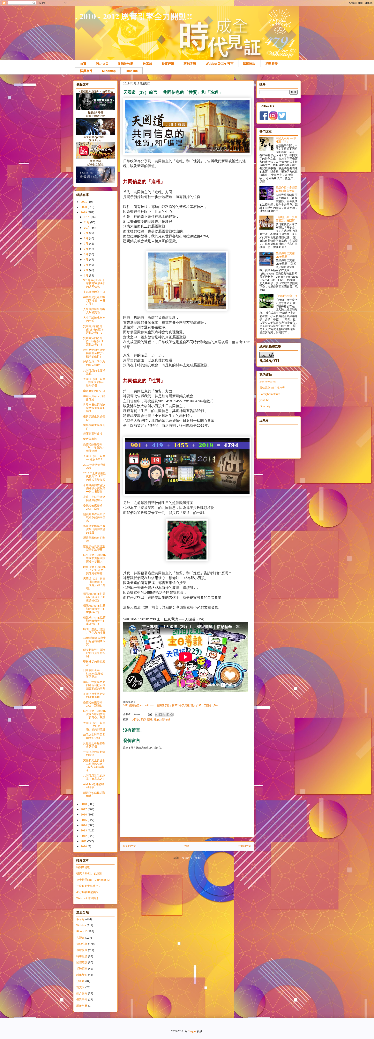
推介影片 (81, 993)
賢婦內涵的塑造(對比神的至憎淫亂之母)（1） (94, 341)
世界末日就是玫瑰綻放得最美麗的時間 (94, 408)
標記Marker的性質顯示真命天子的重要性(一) (94, 621)
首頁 (83, 63)
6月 (86, 248)
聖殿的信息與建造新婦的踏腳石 (94, 548)
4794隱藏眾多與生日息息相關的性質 (94, 641)
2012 (84, 835)
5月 (86, 254)
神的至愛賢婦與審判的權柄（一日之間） (94, 300)
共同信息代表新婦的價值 (94, 753)
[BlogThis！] (160, 714)
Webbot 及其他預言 (220, 63)
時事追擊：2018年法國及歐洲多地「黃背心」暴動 (94, 714)
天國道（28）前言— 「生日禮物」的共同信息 (94, 726)
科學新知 (81, 974)
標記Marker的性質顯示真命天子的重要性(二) (94, 609)
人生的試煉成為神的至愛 (94, 319)
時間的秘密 (83, 867)
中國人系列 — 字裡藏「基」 (286, 140)
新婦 (143, 719)
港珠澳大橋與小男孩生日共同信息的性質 (94, 529)
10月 (87, 227)
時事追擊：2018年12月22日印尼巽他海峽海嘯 (94, 570)
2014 (84, 825)
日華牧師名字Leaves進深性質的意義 (93, 673)
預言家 (80, 981)
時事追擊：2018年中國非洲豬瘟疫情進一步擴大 (94, 558)
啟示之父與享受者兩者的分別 (94, 736)
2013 (84, 830)
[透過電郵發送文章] (150, 714)
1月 (86, 275)
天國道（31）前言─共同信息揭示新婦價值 (94, 382)
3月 (86, 264)
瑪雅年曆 (81, 1005)
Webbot (81, 925)
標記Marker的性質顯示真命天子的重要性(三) (94, 597)
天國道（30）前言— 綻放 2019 (94, 457)
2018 (84, 804)
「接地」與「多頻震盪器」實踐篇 (286, 219)
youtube (264, 400)
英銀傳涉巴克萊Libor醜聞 (285, 255)
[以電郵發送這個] (157, 714)
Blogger (192, 1031)
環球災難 (190, 63)
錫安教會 (166, 719)
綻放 (156, 719)
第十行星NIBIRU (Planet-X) (93, 879)
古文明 (80, 987)
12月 (87, 216)
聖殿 (149, 719)
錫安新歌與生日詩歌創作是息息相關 (94, 653)
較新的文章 (129, 846)
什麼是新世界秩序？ (88, 885)
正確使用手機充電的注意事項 (94, 695)
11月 (87, 222)
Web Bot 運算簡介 (87, 898)
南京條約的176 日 (94, 390)
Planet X (102, 63)
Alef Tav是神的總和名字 (93, 786)
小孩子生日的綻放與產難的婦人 (94, 498)
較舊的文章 (244, 846)
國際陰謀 (249, 63)
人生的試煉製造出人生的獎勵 (94, 311)
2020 (84, 207)
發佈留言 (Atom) (191, 857)
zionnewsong (267, 381)
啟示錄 (147, 63)
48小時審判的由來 (87, 892)
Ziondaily (265, 406)
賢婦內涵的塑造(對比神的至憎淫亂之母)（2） (94, 329)
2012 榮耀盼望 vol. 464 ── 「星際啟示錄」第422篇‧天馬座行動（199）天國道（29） (171, 705)
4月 (86, 259)
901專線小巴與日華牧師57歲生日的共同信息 (94, 283)
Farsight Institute (269, 393)
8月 (86, 238)
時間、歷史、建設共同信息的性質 (94, 631)
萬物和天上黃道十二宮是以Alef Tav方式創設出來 (94, 765)
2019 (84, 212)
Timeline (131, 71)
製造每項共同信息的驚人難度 (94, 363)
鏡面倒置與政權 (92, 433)
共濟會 (80, 937)
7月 (86, 243)
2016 (84, 814)
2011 (84, 841)
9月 (86, 232)
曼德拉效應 (125, 63)
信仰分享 (81, 943)
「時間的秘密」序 (286, 295)
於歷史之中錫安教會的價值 (94, 745)
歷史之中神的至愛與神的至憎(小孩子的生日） (94, 353)
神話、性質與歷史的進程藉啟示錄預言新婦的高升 (94, 685)
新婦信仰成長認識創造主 (94, 794)
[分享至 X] (164, 714)
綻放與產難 (90, 438)
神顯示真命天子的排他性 (94, 398)
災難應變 (271, 63)
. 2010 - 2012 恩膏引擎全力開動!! (133, 16)
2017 (84, 809)
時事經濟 (168, 63)
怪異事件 (86, 71)
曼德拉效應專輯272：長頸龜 (92, 704)
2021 (84, 201)
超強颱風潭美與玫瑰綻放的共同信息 (94, 517)
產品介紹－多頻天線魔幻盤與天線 (286, 189)
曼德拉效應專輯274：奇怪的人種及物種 (93, 447)
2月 (86, 270)
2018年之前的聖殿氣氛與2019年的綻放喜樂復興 (94, 476)
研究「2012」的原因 (89, 873)
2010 (84, 846)
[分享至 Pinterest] (172, 714)
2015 (84, 820)
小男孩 (135, 719)
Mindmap (109, 71)
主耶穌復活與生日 (94, 291)
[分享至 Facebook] (168, 714)
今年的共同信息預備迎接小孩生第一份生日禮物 (94, 488)
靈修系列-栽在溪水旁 (272, 387)
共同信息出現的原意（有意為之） (94, 777)
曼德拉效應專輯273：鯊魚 (92, 507)
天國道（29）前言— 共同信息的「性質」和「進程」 (94, 583)
